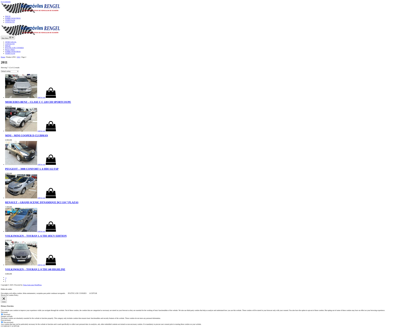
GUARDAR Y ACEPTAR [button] (10, 326)
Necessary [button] (4, 312)
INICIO (7, 46)
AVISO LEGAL (10, 42)
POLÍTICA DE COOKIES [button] (77, 293)
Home (3, 57)
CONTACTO (10, 44)
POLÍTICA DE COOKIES (14, 48)
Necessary (6, 314)
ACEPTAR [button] (93, 293)
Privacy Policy (10, 50)
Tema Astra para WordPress (32, 285)
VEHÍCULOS (10, 53)
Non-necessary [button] (6, 320)
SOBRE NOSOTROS (12, 51)
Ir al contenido (6, 2)
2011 (18, 57)
